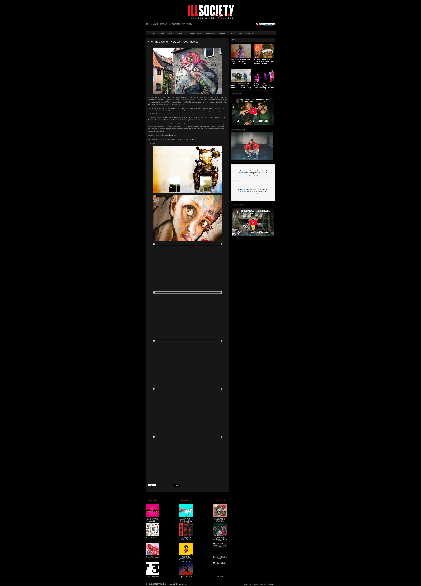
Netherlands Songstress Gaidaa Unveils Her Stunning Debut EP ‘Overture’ (240, 62)
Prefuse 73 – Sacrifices (152, 538)
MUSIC (162, 33)
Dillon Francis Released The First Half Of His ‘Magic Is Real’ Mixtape (186, 520)
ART (154, 33)
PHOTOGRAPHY (181, 33)
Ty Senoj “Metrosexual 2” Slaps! (152, 557)
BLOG (240, 33)
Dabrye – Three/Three (152, 577)
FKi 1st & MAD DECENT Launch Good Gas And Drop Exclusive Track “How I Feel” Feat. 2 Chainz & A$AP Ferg (186, 560)
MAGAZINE (222, 33)
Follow (153, 485)
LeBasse (150, 99)
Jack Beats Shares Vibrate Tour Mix (186, 538)
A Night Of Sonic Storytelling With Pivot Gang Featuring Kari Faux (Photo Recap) (264, 87)
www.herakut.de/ (171, 135)
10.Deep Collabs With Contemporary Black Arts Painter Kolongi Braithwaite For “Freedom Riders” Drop (264, 63)
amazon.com (195, 139)
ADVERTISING (174, 24)
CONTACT (163, 24)
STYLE (170, 33)
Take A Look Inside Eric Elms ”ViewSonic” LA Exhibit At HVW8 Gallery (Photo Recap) (241, 87)
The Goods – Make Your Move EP (220, 557)
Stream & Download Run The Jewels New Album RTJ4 (152, 519)
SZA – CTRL (220, 577)
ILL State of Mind (195, 33)
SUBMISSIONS (187, 24)
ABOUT (155, 24)
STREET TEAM (250, 33)
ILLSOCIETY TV (210, 33)
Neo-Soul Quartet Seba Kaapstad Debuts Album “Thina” (220, 519)
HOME (148, 24)
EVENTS (232, 33)
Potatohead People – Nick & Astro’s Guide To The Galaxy (220, 539)
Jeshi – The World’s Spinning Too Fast (186, 577)
